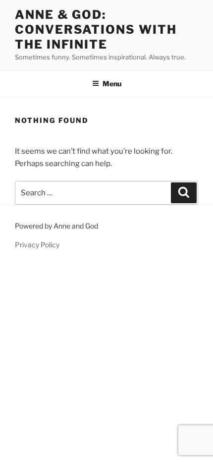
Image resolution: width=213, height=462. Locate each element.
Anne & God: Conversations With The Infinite (96, 29)
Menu (112, 83)
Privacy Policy (37, 244)
